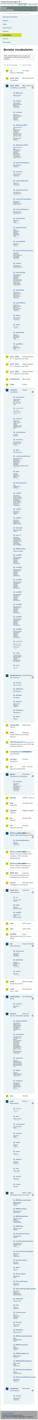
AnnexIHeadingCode (19, 840)
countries (19, 112)
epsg (17, 471)
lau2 (11, 929)
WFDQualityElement (19, 1353)
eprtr (12, 732)
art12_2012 (14, 78)
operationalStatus (19, 1021)
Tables (5, 24)
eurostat (13, 759)
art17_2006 (14, 357)
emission (19, 1133)
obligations (19, 710)
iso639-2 (18, 493)
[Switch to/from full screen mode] (25, 5)
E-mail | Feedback (8, 1413)
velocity (18, 1176)
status (18, 716)
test (11, 1096)
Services (5, 38)
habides (13, 811)
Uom (17, 1305)
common (13, 390)
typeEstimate (19, 332)
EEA (11, 2)
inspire (13, 883)
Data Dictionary (18, 13)
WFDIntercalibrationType (19, 1336)
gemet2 (13, 798)
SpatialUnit (19, 1298)
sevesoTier (19, 1058)
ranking (18, 263)
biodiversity (14, 379)
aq (11, 71)
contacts (18, 683)
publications (15, 996)
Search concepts (27, 65)
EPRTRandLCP (16, 742)
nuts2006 (19, 567)
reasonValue (19, 1034)
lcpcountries (19, 951)
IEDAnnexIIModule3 (16, 852)
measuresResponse (19, 209)
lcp (11, 944)
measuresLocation (19, 190)
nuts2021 (19, 617)
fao (11, 767)
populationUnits (19, 227)
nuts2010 (19, 580)
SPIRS (18, 1070)
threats (18, 315)
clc (17, 897)
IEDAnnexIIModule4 (16, 863)
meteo (18, 1151)
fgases (12, 774)
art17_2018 (14, 372)
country (18, 1396)
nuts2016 (19, 604)
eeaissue (19, 701)
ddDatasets (19, 689)
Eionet (10, 13)
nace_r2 (18, 535)
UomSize (19, 1322)
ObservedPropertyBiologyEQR (19, 1289)
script (18, 653)
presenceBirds (19, 241)
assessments (19, 397)
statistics (19, 1159)
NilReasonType (19, 549)
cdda (12, 384)
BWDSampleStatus (19, 1216)
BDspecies (19, 93)
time (17, 1168)
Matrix (18, 1267)
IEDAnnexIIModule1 (16, 833)
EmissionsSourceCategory (19, 1251)
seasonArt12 (19, 290)
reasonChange (19, 272)
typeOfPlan (19, 344)
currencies (19, 439)
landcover (14, 890)
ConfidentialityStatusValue (19, 1241)
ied (11, 826)
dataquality (14, 725)
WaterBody (19, 1330)
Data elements (7, 28)
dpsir (17, 450)
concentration (19, 1124)
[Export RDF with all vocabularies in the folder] (32, 88)
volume (18, 1184)
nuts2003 (19, 555)
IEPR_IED (14, 873)
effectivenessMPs (19, 125)
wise (12, 1193)
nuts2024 (19, 629)
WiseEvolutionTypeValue (19, 1369)
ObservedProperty (19, 1281)
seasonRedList (19, 303)
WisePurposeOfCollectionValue (19, 1377)
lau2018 (13, 934)
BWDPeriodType (19, 1209)
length (18, 1142)
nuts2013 (19, 592)
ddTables (19, 695)
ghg (11, 803)
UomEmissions (19, 1312)
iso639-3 (18, 509)
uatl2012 (18, 912)
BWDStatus (19, 1226)
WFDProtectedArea (19, 1345)
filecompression (19, 483)
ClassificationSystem (19, 1233)
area (17, 1116)
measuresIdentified (19, 181)
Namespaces (7, 42)
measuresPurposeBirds (19, 199)
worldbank (14, 1388)
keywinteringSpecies (19, 162)
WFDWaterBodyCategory (19, 1361)
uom (12, 1101)
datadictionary (16, 675)
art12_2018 (14, 86)
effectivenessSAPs (19, 145)
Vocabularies (7, 35)
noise (12, 989)
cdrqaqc (18, 101)
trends (18, 324)
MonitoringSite (19, 1274)
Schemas (6, 31)
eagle (17, 905)
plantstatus (19, 960)
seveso (13, 1014)
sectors (18, 971)
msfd (12, 981)
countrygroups (19, 432)
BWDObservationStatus (19, 1200)
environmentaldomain (19, 456)
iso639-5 (18, 518)
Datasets (5, 20)
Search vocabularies (12, 65)
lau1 (11, 923)
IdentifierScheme (19, 1260)
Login (22, 4)
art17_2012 (14, 364)
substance (19, 1081)
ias (11, 818)
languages (19, 528)
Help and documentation (10, 17)
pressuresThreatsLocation (19, 250)
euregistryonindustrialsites (16, 752)
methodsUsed (19, 218)
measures (19, 172)
